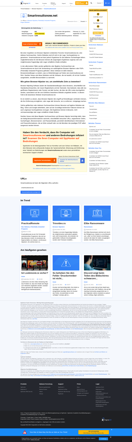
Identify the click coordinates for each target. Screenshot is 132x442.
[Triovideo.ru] (66, 213)
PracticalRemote (30, 223)
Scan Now (96, 33)
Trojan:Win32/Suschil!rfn (95, 68)
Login (108, 3)
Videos (41, 391)
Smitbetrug (92, 71)
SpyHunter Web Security (26, 391)
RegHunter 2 (24, 389)
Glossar (41, 393)
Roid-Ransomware (94, 95)
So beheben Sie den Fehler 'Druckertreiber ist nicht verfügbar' (99, 130)
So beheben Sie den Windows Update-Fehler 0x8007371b (98, 164)
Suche (91, 3)
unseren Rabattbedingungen (101, 374)
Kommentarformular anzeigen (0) (31, 192)
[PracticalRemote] (34, 213)
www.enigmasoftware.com (36, 344)
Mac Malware (25, 227)
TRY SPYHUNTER (93, 432)
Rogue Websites (25, 22)
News (78, 387)
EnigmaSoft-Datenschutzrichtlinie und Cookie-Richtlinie (102, 393)
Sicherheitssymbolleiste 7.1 (96, 77)
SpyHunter (23, 387)
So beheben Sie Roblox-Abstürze (97, 160)
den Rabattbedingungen (78, 328)
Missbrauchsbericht (81, 395)
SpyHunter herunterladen (42, 160)
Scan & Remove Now (30, 44)
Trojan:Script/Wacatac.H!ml (96, 74)
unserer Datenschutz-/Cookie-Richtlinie (84, 374)
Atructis (91, 65)
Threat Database (25, 8)
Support (64, 3)
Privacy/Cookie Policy (77, 47)
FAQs (32, 375)
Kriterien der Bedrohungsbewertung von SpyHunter (54, 413)
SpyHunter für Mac (62, 389)
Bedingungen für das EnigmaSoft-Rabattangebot (102, 401)
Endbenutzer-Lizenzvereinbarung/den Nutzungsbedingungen (41, 328)
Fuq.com (91, 51)
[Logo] (25, 3)
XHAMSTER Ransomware (96, 54)
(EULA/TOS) (65, 365)
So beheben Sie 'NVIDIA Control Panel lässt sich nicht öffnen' (98, 142)
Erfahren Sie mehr (35, 439)
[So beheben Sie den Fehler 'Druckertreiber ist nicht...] (66, 262)
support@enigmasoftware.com (69, 352)
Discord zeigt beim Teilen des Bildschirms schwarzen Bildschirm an (99, 135)
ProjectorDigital (93, 118)
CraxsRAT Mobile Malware (96, 57)
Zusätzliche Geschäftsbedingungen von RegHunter (33, 414)
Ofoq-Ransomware (94, 88)
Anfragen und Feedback (83, 393)
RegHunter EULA (100, 389)
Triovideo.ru (59, 223)
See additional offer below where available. (55, 47)
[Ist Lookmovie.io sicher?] (34, 262)
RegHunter (60, 393)
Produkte (44, 3)
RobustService (93, 115)
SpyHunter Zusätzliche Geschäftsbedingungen (79, 413)
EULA (68, 47)
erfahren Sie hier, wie (79, 375)
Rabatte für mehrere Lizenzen (80, 3)
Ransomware (88, 227)
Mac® (69, 165)
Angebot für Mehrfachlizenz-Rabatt (69, 160)
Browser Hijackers (37, 8)
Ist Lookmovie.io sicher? (95, 138)
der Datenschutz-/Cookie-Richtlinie (62, 328)
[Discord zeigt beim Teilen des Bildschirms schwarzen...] (97, 262)
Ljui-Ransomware (93, 98)
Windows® (62, 165)
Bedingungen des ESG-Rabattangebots (101, 405)
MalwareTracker (43, 389)
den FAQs (35, 318)
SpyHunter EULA (100, 387)
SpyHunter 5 (61, 387)
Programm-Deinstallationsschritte (33, 413)
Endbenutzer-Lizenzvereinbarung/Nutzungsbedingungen (62, 374)
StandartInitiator (93, 109)
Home (37, 3)
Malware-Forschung (53, 3)
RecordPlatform (93, 112)
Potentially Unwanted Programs (46, 20)
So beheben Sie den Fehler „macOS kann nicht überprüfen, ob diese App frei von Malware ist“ (99, 170)
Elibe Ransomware (94, 223)
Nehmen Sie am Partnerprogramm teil (82, 390)
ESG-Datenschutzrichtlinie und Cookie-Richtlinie (103, 397)
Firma (71, 3)
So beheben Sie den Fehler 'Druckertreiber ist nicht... (65, 276)
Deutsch (99, 3)
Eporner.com (92, 48)
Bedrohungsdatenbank (44, 387)
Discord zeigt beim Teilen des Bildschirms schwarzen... (96, 276)
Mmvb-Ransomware (94, 85)
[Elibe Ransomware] (97, 213)
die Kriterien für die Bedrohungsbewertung (44, 375)
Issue (23, 276)
